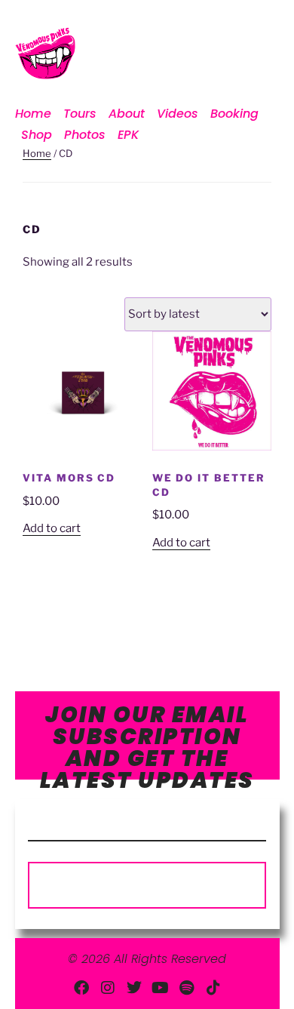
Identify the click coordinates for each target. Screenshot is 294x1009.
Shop (36, 134)
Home (33, 113)
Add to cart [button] (52, 528)
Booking (234, 113)
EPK (128, 134)
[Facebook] (81, 987)
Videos (177, 113)
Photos (85, 134)
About (127, 113)
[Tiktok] (213, 987)
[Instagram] (107, 987)
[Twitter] (134, 987)
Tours (79, 113)
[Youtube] (160, 987)
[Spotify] (186, 987)
